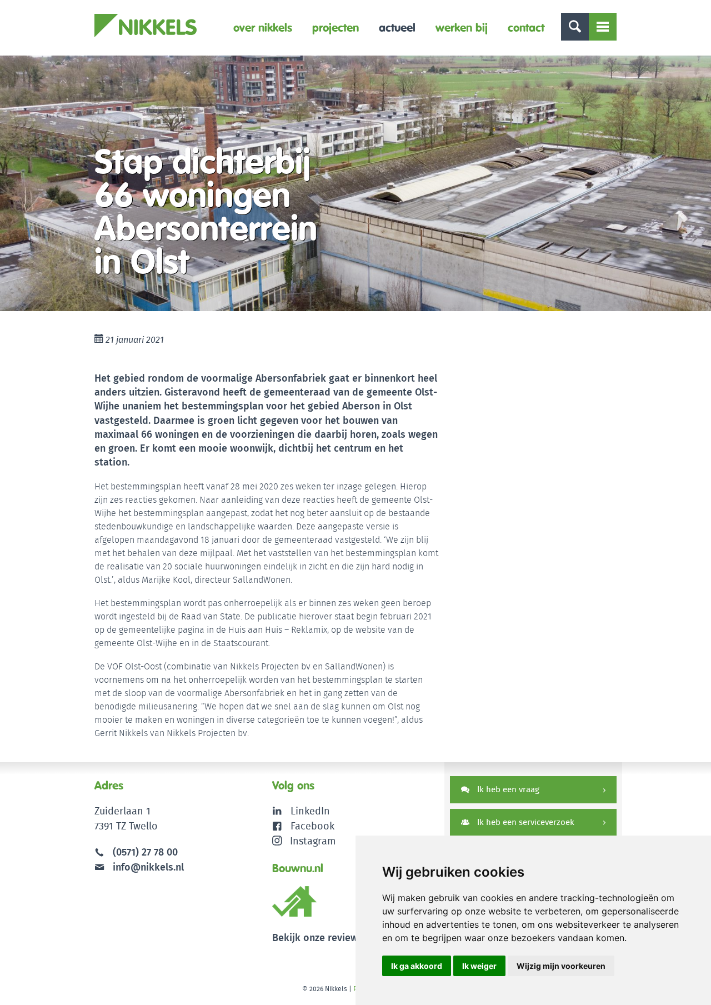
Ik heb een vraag (507, 789)
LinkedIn (310, 811)
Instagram (313, 841)
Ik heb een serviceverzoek (524, 822)
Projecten (335, 27)
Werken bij (461, 27)
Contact (526, 27)
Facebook (312, 826)
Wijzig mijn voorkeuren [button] (561, 966)
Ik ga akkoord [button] (416, 966)
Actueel (397, 27)
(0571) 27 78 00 (145, 852)
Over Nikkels (262, 27)
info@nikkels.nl (147, 867)
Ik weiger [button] (479, 966)
